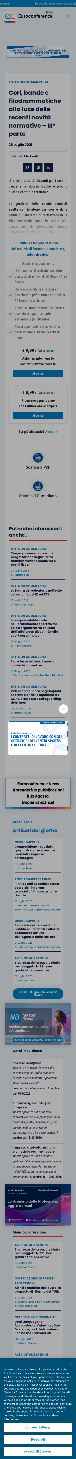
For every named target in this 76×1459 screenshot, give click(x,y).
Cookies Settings (37, 1427)
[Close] (71, 1363)
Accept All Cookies (38, 1451)
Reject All (38, 1439)
